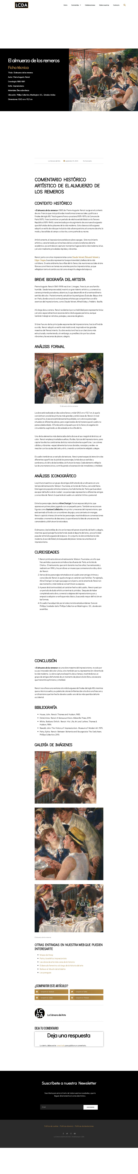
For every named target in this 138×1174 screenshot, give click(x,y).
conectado (60, 1045)
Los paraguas (45, 972)
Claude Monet (78, 257)
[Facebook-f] (63, 1133)
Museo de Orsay (46, 955)
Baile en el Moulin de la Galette (52, 969)
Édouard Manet (91, 257)
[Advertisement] (69, 25)
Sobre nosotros (104, 5)
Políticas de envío (66, 1126)
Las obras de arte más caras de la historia (57, 962)
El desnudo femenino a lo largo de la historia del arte (61, 965)
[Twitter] (67, 1133)
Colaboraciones (90, 5)
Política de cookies (51, 1126)
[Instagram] (71, 1133)
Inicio (65, 5)
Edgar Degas (40, 260)
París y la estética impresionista (53, 958)
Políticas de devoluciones (84, 1126)
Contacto (116, 5)
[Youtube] (75, 1133)
